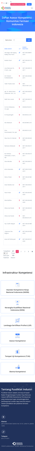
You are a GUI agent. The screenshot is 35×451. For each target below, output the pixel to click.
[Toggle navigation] (32, 8)
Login (29, 4)
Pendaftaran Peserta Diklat (17, 4)
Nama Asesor (8, 49)
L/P (19, 49)
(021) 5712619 (5, 438)
